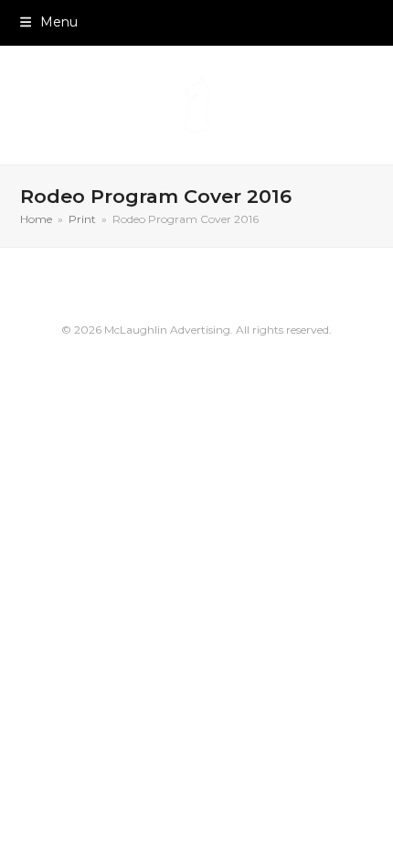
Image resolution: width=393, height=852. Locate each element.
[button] (49, 22)
